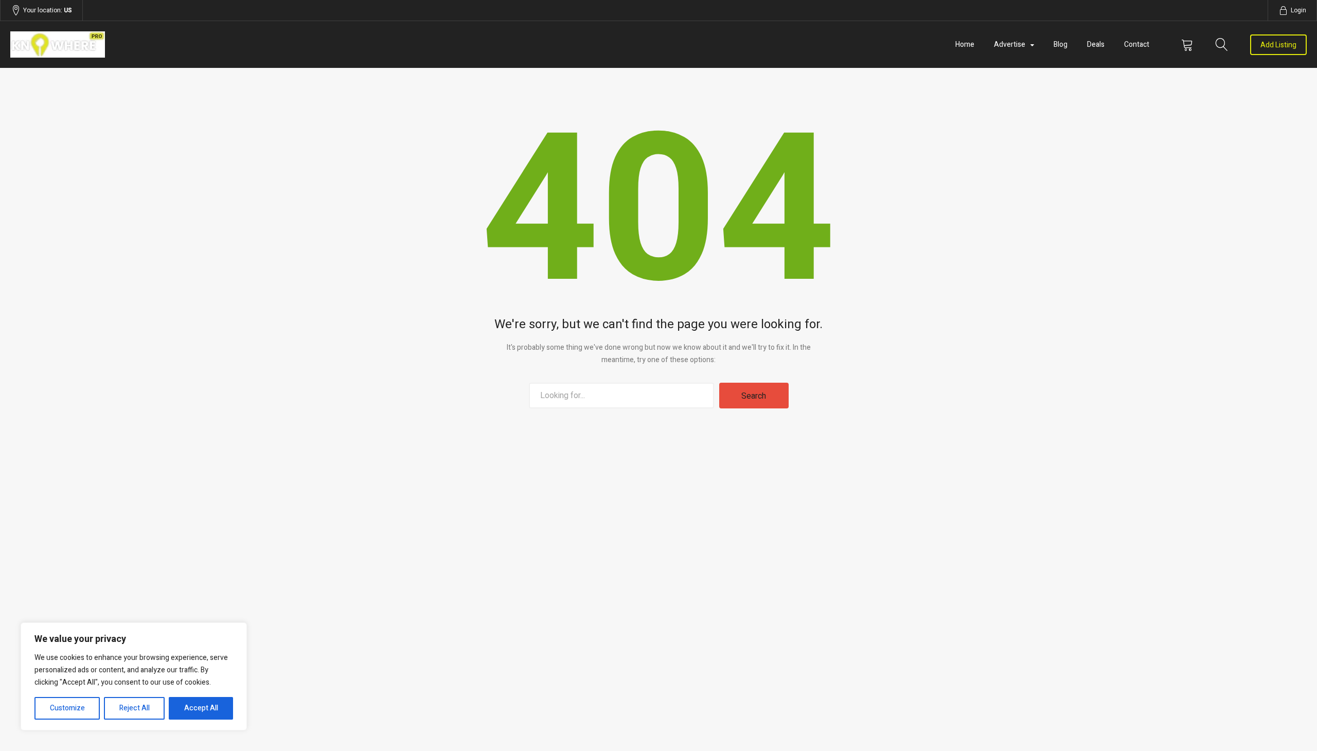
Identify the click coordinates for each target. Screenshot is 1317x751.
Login (1298, 10)
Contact (1136, 44)
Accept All (201, 708)
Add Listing (1278, 45)
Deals (1096, 44)
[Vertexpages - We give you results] (204, 44)
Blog (1060, 44)
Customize (67, 708)
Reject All (134, 708)
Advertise (1009, 44)
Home (964, 44)
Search (753, 396)
